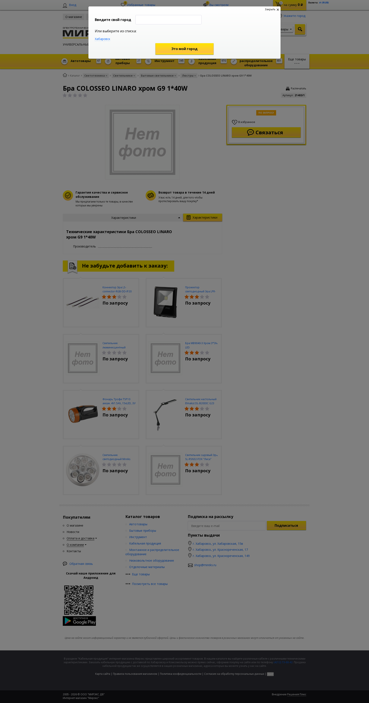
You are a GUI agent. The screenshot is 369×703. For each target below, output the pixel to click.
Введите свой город (113, 19)
